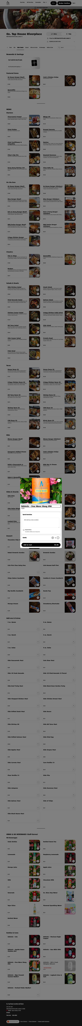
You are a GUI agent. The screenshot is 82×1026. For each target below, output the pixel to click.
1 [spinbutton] (55, 538)
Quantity (25, 538)
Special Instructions (27, 515)
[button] (41, 491)
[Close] (59, 480)
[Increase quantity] (58, 537)
